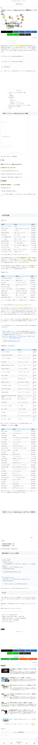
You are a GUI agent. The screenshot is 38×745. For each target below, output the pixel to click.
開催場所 (11, 95)
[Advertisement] (19, 41)
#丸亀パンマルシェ (10, 331)
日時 (10, 94)
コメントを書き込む (19, 732)
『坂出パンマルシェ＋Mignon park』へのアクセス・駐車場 (19, 105)
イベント (3, 629)
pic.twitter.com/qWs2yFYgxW (14, 337)
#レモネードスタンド (23, 336)
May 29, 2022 (24, 583)
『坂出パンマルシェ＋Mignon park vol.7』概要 (17, 92)
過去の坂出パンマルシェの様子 (14, 106)
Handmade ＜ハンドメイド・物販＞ (17, 103)
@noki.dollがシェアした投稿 (14, 152)
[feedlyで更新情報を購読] (10, 659)
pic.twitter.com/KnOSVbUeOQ (8, 568)
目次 (17, 90)
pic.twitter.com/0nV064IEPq (7, 580)
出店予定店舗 (11, 97)
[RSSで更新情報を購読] (28, 659)
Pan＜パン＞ (13, 98)
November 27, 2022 (17, 571)
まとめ (10, 108)
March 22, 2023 (17, 340)
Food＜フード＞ (13, 100)
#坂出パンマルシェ (12, 336)
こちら (12, 621)
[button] (25, 34)
